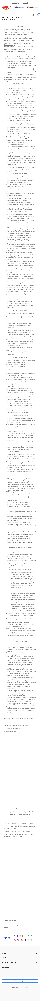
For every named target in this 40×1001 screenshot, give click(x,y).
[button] (2, 14)
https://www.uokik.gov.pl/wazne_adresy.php (19, 542)
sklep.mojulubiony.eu (25, 139)
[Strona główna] (20, 7)
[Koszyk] (37, 15)
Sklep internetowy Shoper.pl (20, 987)
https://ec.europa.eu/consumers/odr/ (23, 534)
